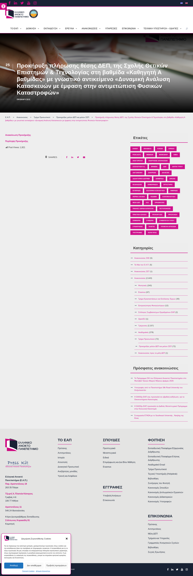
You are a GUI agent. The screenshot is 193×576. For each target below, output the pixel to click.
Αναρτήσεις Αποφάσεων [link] (158, 160)
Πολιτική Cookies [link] (28, 571)
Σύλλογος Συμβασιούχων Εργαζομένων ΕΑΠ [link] (156, 312)
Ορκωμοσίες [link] (160, 202)
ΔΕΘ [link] (164, 166)
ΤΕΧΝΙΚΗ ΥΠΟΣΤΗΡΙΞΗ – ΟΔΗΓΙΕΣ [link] (161, 28)
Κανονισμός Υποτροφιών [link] (159, 501)
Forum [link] (160, 148)
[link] (3, 6)
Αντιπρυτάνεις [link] (64, 453)
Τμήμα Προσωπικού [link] (146, 339)
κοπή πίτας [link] (152, 232)
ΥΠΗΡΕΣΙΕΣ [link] (111, 28)
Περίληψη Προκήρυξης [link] (16, 141)
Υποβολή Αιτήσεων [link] (168, 226)
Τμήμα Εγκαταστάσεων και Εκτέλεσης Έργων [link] (157, 299)
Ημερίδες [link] (174, 190)
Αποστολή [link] (62, 462)
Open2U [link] (171, 148)
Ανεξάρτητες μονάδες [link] (67, 471)
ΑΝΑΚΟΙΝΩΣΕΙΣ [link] (89, 28)
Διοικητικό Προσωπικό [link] (68, 467)
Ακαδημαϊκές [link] (143, 332)
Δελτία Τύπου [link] (177, 166)
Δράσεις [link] (172, 178)
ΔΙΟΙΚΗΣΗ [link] (31, 28)
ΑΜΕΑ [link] (175, 154)
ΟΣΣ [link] (147, 202)
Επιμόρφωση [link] (153, 184)
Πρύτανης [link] (62, 448)
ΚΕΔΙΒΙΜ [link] (154, 196)
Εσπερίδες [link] (137, 190)
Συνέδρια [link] (149, 220)
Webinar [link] (149, 154)
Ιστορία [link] (61, 457)
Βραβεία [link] (154, 166)
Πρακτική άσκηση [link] (139, 214)
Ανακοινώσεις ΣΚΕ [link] (142, 258)
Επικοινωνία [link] (109, 500)
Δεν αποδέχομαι (34, 565)
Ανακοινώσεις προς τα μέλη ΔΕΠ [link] (151, 353)
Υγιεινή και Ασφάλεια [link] (67, 476)
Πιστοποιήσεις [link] (165, 208)
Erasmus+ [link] (148, 148)
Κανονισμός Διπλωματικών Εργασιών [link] (165, 492)
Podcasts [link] (137, 154)
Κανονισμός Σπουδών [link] (158, 488)
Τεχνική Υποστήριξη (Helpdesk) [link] (162, 474)
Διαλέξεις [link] (165, 172)
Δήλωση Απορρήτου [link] (43, 571)
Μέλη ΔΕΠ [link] (136, 202)
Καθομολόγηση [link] (168, 196)
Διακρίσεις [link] (152, 172)
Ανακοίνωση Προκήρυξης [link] (18, 135)
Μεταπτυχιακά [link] (109, 453)
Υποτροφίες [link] (137, 232)
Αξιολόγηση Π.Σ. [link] (139, 166)
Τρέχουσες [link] (142, 326)
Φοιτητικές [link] (142, 285)
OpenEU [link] (141, 319)
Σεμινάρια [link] (136, 220)
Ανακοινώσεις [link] (139, 278)
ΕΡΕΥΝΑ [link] (69, 28)
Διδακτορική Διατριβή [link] (141, 178)
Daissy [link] (135, 148)
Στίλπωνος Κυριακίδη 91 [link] (17, 520)
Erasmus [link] (142, 292)
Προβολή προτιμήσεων (56, 565)
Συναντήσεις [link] (138, 226)
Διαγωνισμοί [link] (137, 172)
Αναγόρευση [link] (138, 160)
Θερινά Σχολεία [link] (139, 196)
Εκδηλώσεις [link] (137, 184)
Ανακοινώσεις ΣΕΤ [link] (142, 271)
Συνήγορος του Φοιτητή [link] (159, 483)
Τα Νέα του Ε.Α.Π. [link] (141, 265)
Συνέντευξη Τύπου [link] (166, 220)
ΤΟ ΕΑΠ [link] (14, 28)
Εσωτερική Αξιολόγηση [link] (155, 190)
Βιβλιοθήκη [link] (153, 478)
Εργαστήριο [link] (168, 184)
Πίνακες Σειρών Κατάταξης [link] (143, 208)
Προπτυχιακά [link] (109, 448)
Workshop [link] (163, 154)
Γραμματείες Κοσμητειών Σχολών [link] (163, 543)
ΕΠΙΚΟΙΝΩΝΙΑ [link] (129, 28)
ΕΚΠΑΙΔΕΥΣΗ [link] (50, 28)
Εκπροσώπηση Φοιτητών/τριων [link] (151, 305)
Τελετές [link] (151, 226)
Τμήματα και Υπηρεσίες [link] (159, 538)
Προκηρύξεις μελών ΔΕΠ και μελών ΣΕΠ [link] (155, 346)
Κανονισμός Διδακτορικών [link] (160, 497)
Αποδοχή (14, 565)
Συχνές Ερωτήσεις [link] (156, 552)
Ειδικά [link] (106, 457)
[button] (66, 538)
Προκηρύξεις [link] (23, 99)
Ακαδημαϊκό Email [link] (156, 465)
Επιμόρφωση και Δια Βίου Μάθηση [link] (119, 462)
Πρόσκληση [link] (172, 214)
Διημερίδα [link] (160, 178)
